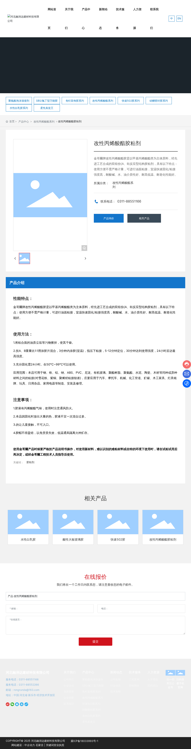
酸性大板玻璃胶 (73, 539)
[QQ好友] (17, 706)
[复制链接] (26, 706)
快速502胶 (118, 539)
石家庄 (39, 745)
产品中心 (23, 121)
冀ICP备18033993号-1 (84, 740)
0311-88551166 (129, 201)
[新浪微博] (8, 706)
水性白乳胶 (28, 539)
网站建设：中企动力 (23, 745)
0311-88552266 (29, 684)
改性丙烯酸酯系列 (44, 121)
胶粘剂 (30, 462)
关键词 (50, 745)
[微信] (12, 706)
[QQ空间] (22, 706)
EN (179, 18)
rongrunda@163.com (26, 689)
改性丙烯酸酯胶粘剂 (162, 539)
